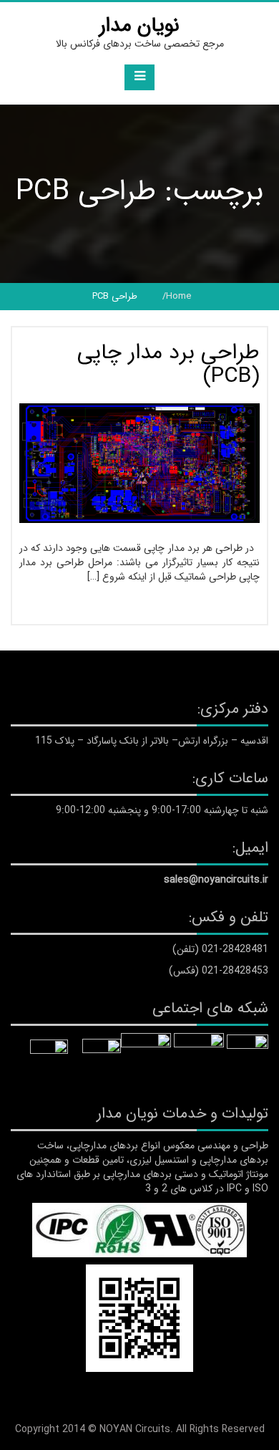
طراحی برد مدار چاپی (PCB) (168, 364)
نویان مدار (139, 26)
